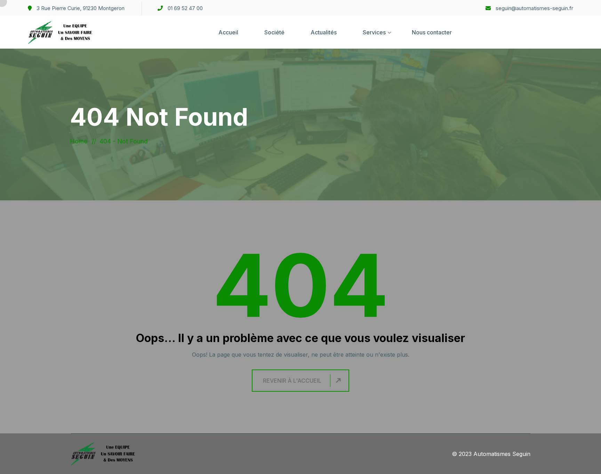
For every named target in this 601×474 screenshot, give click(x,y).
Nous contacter (432, 32)
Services (374, 32)
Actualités (324, 32)
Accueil (228, 32)
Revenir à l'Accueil (292, 380)
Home (80, 141)
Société (274, 32)
